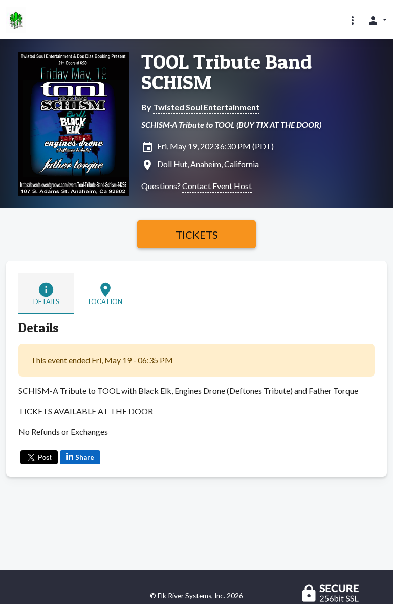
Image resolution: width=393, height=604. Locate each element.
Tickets (197, 234)
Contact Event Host (217, 186)
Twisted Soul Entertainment (206, 107)
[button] (352, 20)
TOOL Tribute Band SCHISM (226, 72)
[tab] (46, 293)
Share (84, 457)
